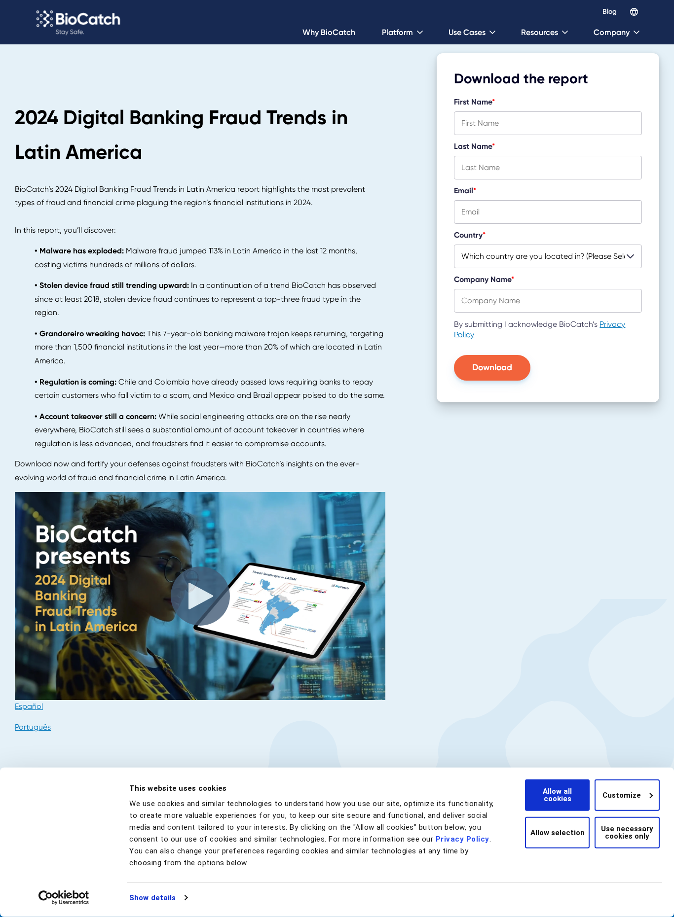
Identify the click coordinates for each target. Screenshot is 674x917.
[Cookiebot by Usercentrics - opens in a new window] (64, 897)
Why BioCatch (328, 32)
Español (29, 706)
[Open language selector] (634, 11)
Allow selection (557, 832)
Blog (609, 11)
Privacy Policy (462, 839)
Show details (152, 897)
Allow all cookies (557, 795)
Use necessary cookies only (627, 832)
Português (33, 727)
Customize (621, 794)
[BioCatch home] (80, 22)
